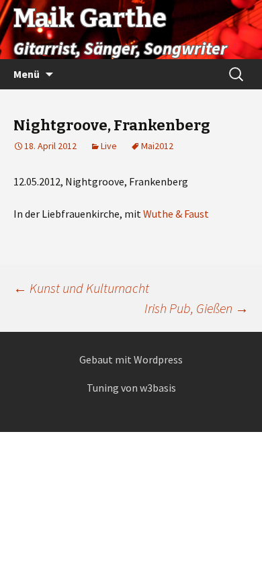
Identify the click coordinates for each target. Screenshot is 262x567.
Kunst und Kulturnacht (81, 287)
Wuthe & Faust (176, 213)
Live (109, 146)
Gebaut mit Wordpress (131, 359)
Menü (26, 74)
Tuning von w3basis (131, 387)
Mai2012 (157, 146)
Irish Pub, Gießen (196, 308)
